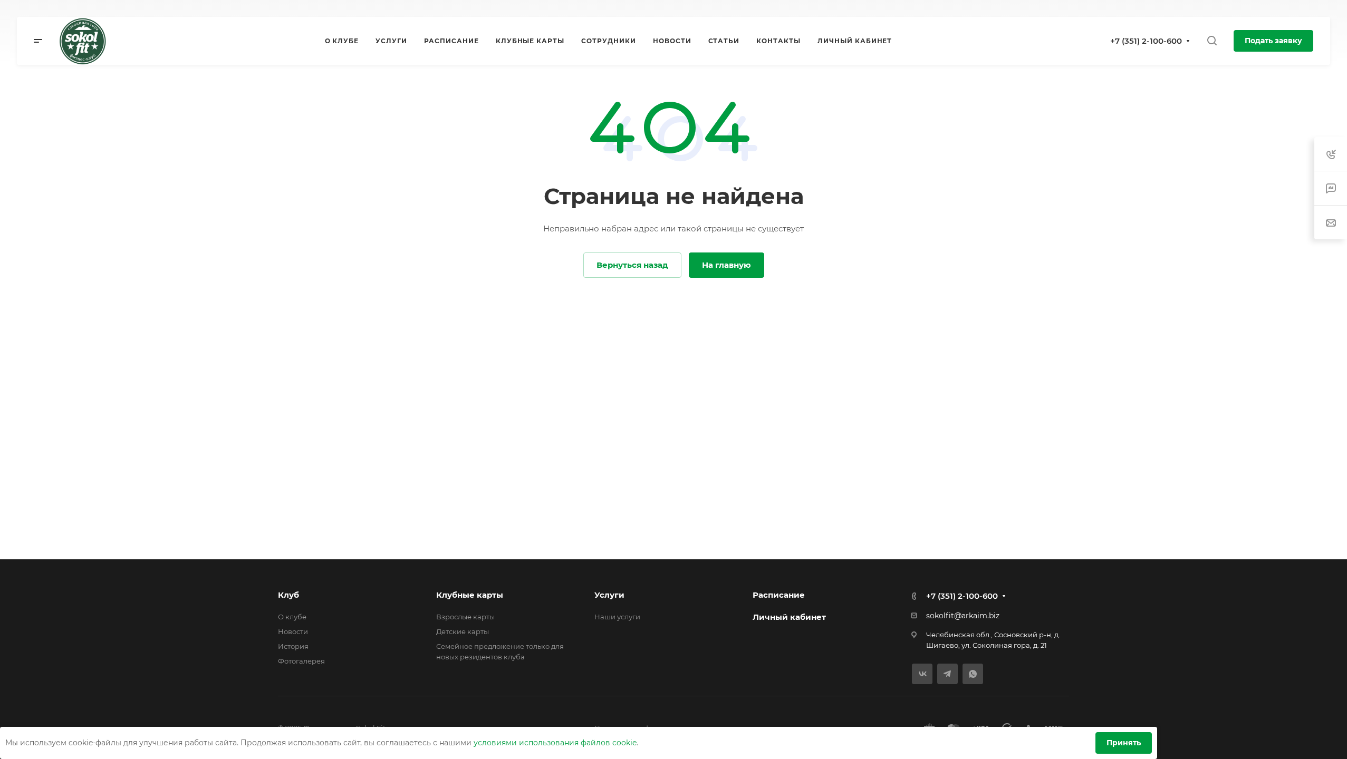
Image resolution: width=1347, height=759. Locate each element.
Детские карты (462, 631)
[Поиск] (1212, 41)
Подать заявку (1273, 40)
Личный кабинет (789, 617)
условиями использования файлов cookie (555, 742)
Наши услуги (617, 616)
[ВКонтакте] (922, 674)
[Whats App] (973, 674)
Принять (1124, 742)
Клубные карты (469, 595)
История (293, 646)
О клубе (292, 616)
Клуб (288, 595)
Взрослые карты (465, 616)
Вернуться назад (632, 265)
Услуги (609, 595)
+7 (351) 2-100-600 (1146, 41)
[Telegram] (947, 674)
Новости (293, 631)
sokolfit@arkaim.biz (962, 615)
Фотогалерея (301, 661)
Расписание (779, 595)
